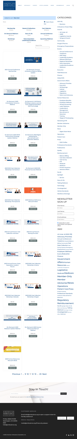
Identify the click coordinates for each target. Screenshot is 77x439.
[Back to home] (9, 5)
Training (62, 116)
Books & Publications (28, 28)
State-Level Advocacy (66, 95)
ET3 (61, 161)
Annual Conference (46, 33)
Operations (60, 134)
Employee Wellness (66, 102)
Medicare (62, 165)
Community (61, 41)
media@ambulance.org (28, 423)
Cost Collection (46, 28)
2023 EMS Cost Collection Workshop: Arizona (33, 264)
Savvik (59, 172)
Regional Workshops (66, 61)
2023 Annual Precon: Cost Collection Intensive (12, 232)
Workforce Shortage (63, 193)
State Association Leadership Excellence (29, 39)
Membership (60, 5)
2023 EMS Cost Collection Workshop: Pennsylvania (12, 200)
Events (59, 49)
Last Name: (60, 211)
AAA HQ (59, 21)
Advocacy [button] (27, 5)
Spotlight (60, 175)
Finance (59, 75)
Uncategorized (61, 188)
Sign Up (63, 393)
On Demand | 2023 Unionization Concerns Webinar (12, 103)
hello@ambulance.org (10, 425)
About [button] (20, 5)
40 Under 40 (63, 32)
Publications (61, 147)
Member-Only (61, 126)
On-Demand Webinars (11, 33)
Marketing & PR (62, 120)
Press (59, 139)
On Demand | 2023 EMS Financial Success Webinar (33, 168)
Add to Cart (12, 78)
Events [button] (35, 5)
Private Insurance (65, 167)
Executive (60, 70)
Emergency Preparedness (65, 46)
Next (44, 374)
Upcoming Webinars (46, 39)
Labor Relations (64, 106)
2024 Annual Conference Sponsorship (12, 70)
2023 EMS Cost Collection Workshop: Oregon (33, 296)
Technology (60, 185)
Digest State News (65, 131)
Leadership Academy (66, 57)
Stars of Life (28, 33)
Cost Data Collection (66, 157)
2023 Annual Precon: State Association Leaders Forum (12, 265)
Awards (59, 29)
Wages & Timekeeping (66, 118)
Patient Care (61, 137)
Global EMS (60, 78)
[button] (73, 5)
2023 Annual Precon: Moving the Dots (33, 232)
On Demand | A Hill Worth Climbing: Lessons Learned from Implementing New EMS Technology (33, 104)
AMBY (61, 34)
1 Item (47, 22)
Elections (62, 24)
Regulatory (63, 93)
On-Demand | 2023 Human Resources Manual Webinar (33, 328)
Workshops (11, 39)
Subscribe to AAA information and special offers (64, 224)
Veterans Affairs (64, 169)
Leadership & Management (63, 267)
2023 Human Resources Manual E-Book (12, 359)
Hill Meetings (64, 87)
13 (35, 374)
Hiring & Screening (65, 104)
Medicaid (62, 163)
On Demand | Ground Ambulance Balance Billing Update (33, 71)
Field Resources (62, 72)
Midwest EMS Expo (65, 59)
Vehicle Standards (62, 191)
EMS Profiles (63, 142)
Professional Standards (64, 145)
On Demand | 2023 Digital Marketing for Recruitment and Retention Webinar (33, 137)
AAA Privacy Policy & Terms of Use (35, 397)
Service (62, 177)
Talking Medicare (62, 183)
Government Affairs (63, 80)
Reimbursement (62, 153)
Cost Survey (63, 159)
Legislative (63, 91)
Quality (59, 150)
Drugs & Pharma (62, 43)
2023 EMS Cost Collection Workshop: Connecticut (12, 168)
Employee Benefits (65, 100)
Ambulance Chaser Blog (64, 27)
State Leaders (44, 5)
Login (68, 5)
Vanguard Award (65, 38)
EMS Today (63, 55)
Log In (70, 418)
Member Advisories (63, 123)
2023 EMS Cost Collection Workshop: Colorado (12, 296)
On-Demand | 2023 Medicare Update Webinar (12, 327)
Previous (16, 374)
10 (28, 374)
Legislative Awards (65, 36)
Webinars (62, 67)
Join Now (62, 418)
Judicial (62, 89)
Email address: (61, 217)
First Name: (60, 205)
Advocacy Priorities (65, 83)
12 (33, 374)
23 (40, 374)
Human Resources (63, 98)
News (52, 5)
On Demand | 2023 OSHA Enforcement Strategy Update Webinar (12, 136)
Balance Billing (64, 156)
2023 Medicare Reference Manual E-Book (33, 200)
